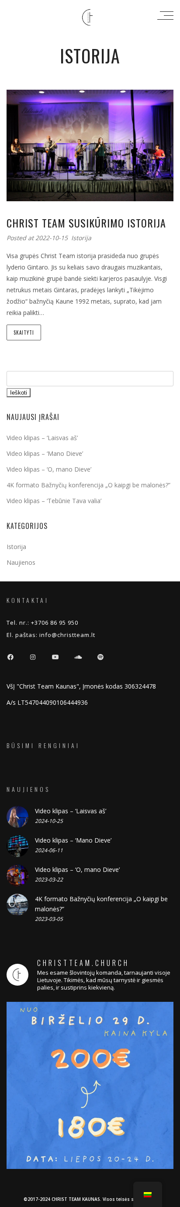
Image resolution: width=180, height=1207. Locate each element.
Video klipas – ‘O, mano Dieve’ (49, 469)
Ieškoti (18, 392)
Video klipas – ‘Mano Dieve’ (45, 453)
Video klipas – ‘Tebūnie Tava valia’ (54, 501)
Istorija (81, 238)
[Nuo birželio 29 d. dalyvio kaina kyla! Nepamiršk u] (90, 1085)
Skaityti (24, 332)
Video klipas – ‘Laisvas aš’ (42, 438)
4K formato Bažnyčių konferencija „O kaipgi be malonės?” (88, 485)
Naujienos (21, 562)
